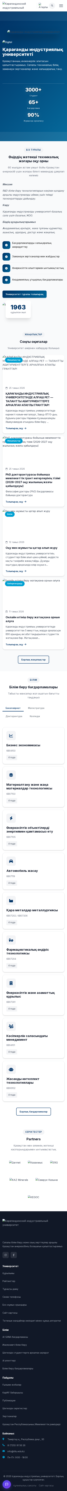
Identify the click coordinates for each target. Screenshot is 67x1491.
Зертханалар (9, 1416)
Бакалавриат (13, 708)
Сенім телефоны (11, 1297)
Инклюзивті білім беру (14, 1344)
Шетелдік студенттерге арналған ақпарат (25, 1352)
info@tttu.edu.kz (16, 1451)
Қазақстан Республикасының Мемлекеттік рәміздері (31, 1424)
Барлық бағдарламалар (34, 1111)
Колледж (35, 716)
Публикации (8, 1400)
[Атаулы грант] (43, 6)
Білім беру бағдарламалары (17, 1368)
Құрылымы (8, 1273)
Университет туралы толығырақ (24, 294)
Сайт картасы (9, 1312)
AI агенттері (9, 1360)
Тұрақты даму (10, 1289)
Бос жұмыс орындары (14, 1304)
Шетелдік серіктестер (14, 1408)
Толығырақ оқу (14, 428)
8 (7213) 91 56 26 (16, 1445)
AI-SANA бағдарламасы (15, 1337)
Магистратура (36, 708)
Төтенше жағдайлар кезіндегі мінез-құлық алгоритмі (31, 1320)
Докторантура (14, 716)
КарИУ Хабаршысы (12, 1392)
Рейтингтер (8, 1281)
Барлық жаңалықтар (33, 659)
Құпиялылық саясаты (24, 1485)
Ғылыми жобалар (11, 1384)
